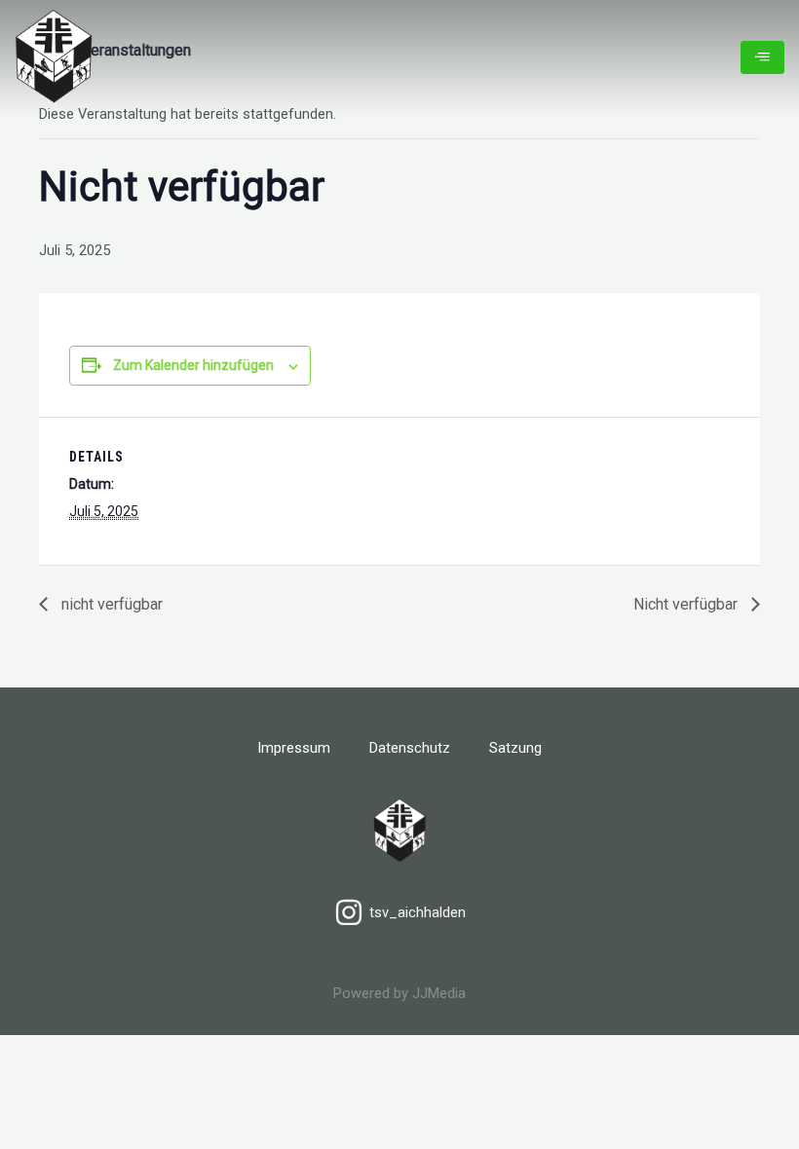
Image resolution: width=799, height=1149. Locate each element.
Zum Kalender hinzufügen (193, 365)
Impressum (293, 748)
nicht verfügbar (110, 604)
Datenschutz (409, 748)
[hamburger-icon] (762, 57)
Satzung (515, 748)
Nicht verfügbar (687, 604)
